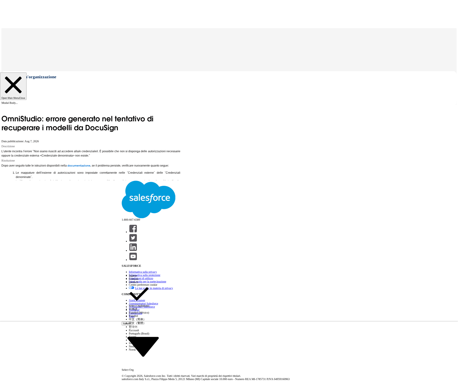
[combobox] (143, 346)
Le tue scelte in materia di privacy (154, 288)
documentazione (78, 165)
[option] (139, 275)
